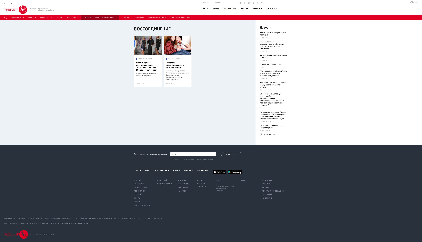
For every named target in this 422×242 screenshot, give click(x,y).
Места (126, 18)
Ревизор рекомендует (105, 18)
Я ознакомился (179, 160)
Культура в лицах (143, 205)
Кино (216, 8)
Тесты (137, 198)
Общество (272, 8)
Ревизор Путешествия (180, 18)
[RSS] (249, 2)
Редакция (267, 184)
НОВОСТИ (141, 59)
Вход (416, 3)
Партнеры (267, 195)
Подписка (218, 3)
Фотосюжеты (141, 187)
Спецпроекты (46, 18)
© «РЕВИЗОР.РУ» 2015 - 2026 (42, 234)
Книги (243, 180)
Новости (32, 18)
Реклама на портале (157, 18)
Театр (204, 8)
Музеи (244, 8)
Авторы (266, 187)
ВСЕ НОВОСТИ (270, 135)
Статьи (137, 180)
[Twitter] (244, 2)
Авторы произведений (273, 191)
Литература (230, 8)
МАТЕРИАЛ (150, 59)
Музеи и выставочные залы (225, 186)
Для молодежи (164, 184)
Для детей (162, 180)
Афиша (88, 18)
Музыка (257, 8)
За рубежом (139, 18)
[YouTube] (253, 2)
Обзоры (138, 195)
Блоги (137, 202)
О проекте (205, 3)
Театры (218, 184)
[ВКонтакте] (240, 2)
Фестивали (183, 187)
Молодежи (71, 18)
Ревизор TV (139, 191)
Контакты (267, 198)
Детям (59, 18)
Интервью (139, 184)
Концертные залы (221, 188)
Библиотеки (219, 191)
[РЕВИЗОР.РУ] (15, 9)
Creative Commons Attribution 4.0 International (64, 223)
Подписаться (232, 155)
